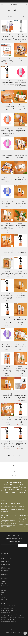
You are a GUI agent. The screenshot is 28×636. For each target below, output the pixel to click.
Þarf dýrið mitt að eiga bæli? (8, 606)
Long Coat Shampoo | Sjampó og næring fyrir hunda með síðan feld (20, 84)
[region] (14, 469)
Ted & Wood (20, 34)
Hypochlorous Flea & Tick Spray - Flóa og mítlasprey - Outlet (20, 421)
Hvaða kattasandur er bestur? (8, 621)
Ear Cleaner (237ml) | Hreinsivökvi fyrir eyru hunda (21, 203)
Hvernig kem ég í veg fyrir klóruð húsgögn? (11, 615)
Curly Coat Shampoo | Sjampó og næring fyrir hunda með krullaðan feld (7, 203)
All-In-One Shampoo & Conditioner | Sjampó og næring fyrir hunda (21, 155)
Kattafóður (4, 486)
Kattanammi (12, 492)
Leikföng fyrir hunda (20, 486)
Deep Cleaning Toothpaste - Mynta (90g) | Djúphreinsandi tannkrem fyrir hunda (7, 228)
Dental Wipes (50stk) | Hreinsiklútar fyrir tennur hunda (20, 179)
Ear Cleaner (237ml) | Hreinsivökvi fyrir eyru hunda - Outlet (7, 395)
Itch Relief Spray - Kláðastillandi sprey (20, 296)
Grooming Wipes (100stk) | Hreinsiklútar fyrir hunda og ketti (7, 108)
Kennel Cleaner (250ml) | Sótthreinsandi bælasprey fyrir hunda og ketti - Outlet (7, 445)
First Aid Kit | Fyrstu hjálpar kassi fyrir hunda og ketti (7, 274)
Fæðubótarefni (16, 490)
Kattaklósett (16, 494)
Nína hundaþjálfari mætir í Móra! (9, 610)
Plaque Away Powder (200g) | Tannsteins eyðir (7, 61)
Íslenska (13, 629)
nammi (3, 525)
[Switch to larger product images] (23, 16)
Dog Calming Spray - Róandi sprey (21, 131)
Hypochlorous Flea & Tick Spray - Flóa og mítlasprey (20, 274)
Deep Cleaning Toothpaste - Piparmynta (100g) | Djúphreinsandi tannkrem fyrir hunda (20, 371)
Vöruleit (3, 581)
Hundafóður (5, 484)
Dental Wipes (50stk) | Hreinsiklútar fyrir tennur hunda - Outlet (7, 421)
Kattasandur (13, 484)
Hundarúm (11, 486)
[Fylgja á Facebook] (2, 626)
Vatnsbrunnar (20, 492)
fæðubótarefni (8, 525)
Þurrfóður (15, 487)
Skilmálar (3, 583)
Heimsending (4, 585)
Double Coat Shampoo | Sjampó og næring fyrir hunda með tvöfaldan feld (7, 132)
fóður (14, 523)
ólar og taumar (7, 526)
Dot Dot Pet (20, 80)
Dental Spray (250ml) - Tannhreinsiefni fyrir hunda (7, 83)
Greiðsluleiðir (4, 588)
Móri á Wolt (4, 599)
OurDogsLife (7, 34)
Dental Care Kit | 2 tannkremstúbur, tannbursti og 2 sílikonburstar (7, 371)
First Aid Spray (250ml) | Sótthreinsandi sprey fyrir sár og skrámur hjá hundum (7, 322)
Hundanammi (12, 489)
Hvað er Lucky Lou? (6, 612)
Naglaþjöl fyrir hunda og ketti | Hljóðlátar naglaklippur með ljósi (21, 38)
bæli (14, 525)
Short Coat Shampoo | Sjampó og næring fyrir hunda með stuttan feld (7, 346)
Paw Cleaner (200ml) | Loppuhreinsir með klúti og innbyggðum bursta (7, 38)
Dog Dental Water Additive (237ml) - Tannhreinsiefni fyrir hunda (20, 321)
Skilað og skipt (4, 594)
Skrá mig (22, 546)
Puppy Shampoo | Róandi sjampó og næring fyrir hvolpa (7, 155)
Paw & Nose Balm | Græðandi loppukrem (20, 61)
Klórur (10, 494)
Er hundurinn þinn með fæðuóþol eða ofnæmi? (12, 617)
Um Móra (3, 592)
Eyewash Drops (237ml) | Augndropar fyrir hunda (7, 251)
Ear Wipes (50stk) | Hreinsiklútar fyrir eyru (21, 107)
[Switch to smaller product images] (26, 16)
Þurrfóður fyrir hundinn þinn (7, 608)
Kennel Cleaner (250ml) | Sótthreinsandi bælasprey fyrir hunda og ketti (7, 297)
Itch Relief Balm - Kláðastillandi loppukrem (7, 178)
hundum (21, 526)
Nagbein (9, 490)
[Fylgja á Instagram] (5, 626)
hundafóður (22, 523)
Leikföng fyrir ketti (7, 487)
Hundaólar (21, 484)
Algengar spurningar (6, 597)
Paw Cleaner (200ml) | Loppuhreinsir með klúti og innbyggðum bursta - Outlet (20, 396)
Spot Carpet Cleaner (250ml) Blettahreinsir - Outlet (20, 445)
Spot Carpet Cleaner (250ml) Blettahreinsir (21, 251)
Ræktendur (4, 590)
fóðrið (22, 518)
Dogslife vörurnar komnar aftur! (8, 619)
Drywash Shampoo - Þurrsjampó (21, 226)
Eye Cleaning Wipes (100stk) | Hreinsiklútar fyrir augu (21, 346)
